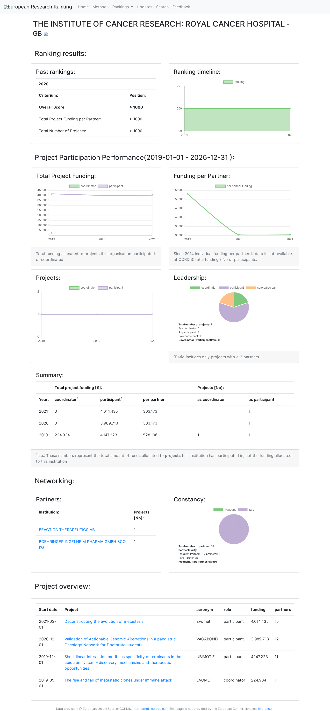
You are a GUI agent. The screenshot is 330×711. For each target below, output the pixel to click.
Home (83, 6)
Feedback (181, 6)
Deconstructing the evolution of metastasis (104, 621)
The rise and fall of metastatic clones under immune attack (118, 680)
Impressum (265, 709)
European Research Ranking (40, 7)
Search (162, 6)
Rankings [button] (121, 6)
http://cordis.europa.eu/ (149, 709)
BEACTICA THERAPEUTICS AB (67, 529)
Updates (144, 6)
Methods (100, 6)
